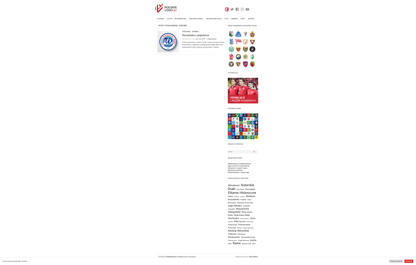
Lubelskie (246, 206)
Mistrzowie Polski (242, 215)
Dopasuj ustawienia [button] (396, 261)
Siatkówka (232, 234)
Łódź (230, 243)
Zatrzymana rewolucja (235, 170)
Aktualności (234, 185)
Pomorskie (232, 228)
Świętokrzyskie (246, 243)
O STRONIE (160, 19)
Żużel (254, 243)
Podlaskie (186, 31)
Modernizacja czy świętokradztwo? (239, 164)
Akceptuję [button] (409, 261)
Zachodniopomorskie (248, 237)
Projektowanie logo (248, 228)
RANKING (234, 19)
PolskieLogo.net (171, 257)
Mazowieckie (242, 209)
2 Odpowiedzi (211, 39)
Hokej (230, 196)
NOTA (243, 19)
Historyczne (248, 192)
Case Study (240, 189)
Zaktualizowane (232, 240)
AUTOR (169, 19)
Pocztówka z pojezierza (195, 35)
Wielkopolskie (234, 237)
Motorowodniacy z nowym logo (238, 172)
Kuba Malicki (253, 257)
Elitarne (233, 192)
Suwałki (195, 31)
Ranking (232, 231)
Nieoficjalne (233, 218)
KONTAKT (251, 19)
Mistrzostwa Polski (214, 19)
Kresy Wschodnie (196, 19)
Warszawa (242, 234)
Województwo (180, 19)
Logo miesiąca (235, 206)
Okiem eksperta (244, 218)
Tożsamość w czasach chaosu (237, 168)
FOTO (226, 19)
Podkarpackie (232, 225)
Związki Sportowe (243, 240)
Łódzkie (253, 240)
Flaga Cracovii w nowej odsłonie (238, 166)
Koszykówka (233, 200)
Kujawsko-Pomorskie (245, 203)
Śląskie (237, 243)
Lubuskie (231, 209)
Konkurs (250, 196)
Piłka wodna (250, 221)
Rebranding (243, 231)
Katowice (242, 196)
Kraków (243, 199)
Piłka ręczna (239, 221)
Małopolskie (234, 212)
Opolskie (230, 221)
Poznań (239, 228)
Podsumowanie (244, 225)
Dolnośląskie (250, 189)
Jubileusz (236, 196)
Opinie (253, 218)
